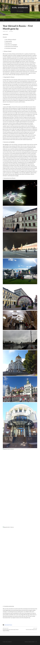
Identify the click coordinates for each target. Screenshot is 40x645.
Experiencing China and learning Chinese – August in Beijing (11, 629)
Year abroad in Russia (8, 624)
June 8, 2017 (5, 31)
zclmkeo (11, 31)
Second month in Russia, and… (31, 629)
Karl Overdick (20, 8)
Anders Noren (32, 641)
